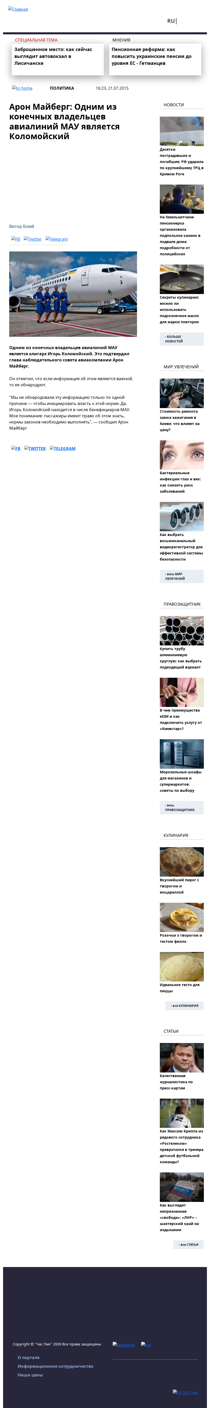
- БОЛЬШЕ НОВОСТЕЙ (174, 339)
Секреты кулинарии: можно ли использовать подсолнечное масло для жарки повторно (179, 309)
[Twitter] (33, 239)
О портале (28, 1357)
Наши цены (30, 1375)
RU (171, 20)
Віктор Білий (21, 226)
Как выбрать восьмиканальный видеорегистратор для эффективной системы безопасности (181, 547)
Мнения (121, 40)
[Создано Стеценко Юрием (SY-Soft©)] (185, 1392)
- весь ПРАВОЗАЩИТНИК (180, 807)
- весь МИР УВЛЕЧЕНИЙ (175, 576)
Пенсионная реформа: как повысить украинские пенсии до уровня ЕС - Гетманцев (152, 56)
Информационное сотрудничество (55, 1366)
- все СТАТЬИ (188, 1244)
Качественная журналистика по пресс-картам (176, 1081)
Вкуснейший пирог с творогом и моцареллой (179, 886)
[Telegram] (57, 239)
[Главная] (18, 9)
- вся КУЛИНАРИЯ (184, 1006)
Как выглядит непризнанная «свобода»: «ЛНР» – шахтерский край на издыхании (179, 1217)
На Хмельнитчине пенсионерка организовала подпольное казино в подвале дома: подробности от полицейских (180, 235)
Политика (62, 88)
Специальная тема (36, 40)
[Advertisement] (73, 179)
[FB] (15, 239)
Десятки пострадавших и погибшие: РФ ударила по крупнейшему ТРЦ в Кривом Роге (182, 161)
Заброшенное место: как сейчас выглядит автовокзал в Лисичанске (53, 56)
